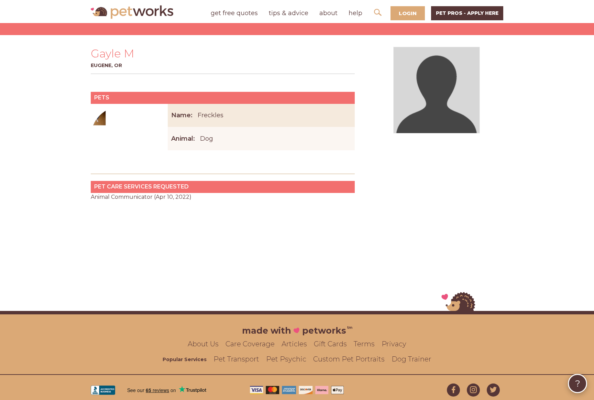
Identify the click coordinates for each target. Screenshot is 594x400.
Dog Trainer (411, 359)
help (355, 13)
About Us (203, 344)
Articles (294, 344)
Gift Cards (330, 344)
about (328, 13)
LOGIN (408, 13)
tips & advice (288, 13)
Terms (364, 344)
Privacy (394, 344)
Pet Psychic (286, 359)
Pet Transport (236, 359)
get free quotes (234, 13)
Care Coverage (250, 344)
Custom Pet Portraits (349, 359)
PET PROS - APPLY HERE (467, 13)
